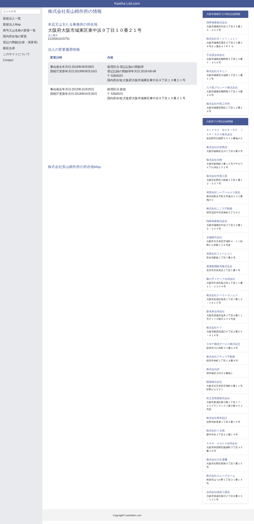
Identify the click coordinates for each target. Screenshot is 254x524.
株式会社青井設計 (216, 417)
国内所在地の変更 (15, 36)
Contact (8, 60)
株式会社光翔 (214, 159)
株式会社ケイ (214, 327)
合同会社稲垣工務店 (218, 492)
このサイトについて (16, 54)
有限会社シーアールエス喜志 (223, 192)
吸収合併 (9, 48)
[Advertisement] (21, 84)
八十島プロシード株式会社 (222, 87)
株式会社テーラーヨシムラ (222, 295)
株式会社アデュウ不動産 (220, 356)
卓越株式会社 (214, 237)
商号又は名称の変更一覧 (19, 30)
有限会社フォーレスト (219, 253)
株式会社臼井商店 (216, 147)
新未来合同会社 (215, 311)
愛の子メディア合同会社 (220, 278)
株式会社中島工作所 (218, 103)
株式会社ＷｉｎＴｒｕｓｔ (222, 38)
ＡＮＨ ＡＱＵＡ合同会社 (221, 443)
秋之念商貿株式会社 (218, 398)
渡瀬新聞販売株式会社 (219, 266)
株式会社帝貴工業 (216, 175)
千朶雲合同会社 (215, 55)
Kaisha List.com (127, 3)
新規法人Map (12, 24)
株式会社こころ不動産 (219, 208)
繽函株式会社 (214, 381)
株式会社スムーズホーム (220, 475)
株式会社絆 (212, 369)
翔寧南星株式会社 (216, 22)
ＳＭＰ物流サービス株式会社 (223, 343)
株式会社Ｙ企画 (215, 430)
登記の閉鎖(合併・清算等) (20, 42)
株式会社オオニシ (216, 71)
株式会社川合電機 (216, 459)
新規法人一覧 (12, 18)
